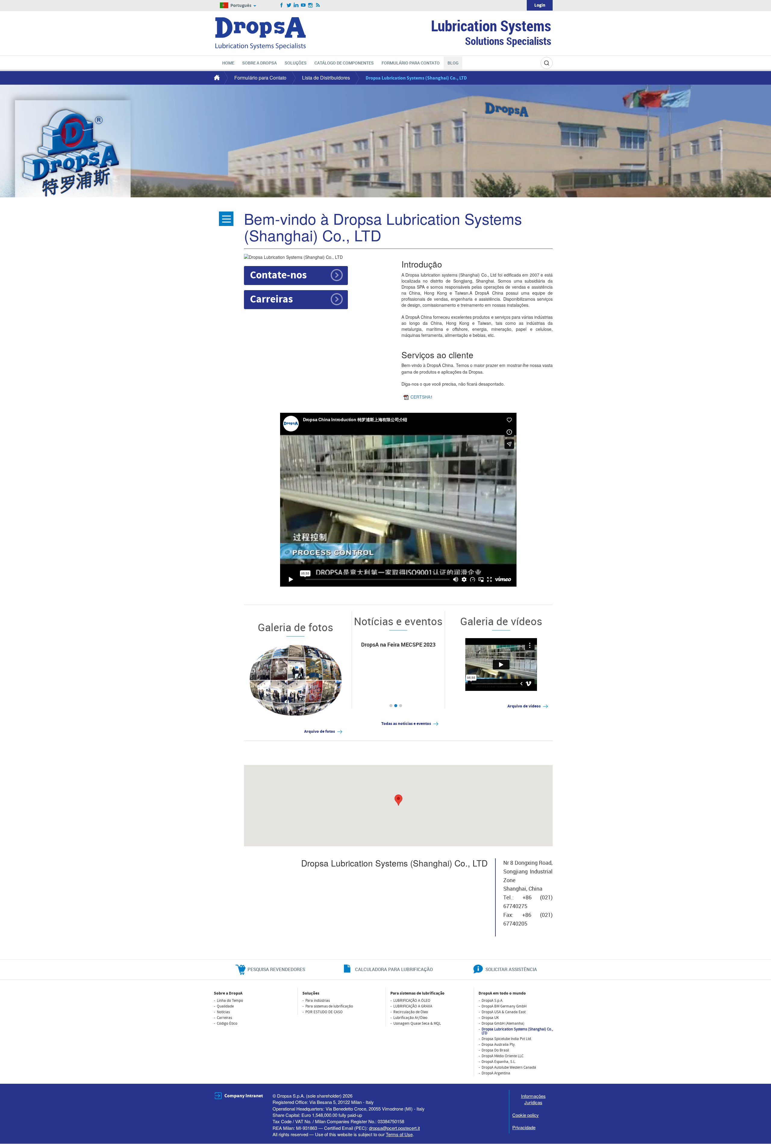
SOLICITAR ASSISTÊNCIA (511, 969)
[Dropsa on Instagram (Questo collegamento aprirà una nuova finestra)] (310, 5)
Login (539, 5)
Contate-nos (278, 275)
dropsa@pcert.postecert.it (394, 1128)
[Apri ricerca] (547, 63)
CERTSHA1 (421, 397)
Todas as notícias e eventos (406, 724)
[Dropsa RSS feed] (317, 5)
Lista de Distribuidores (326, 77)
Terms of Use (399, 1134)
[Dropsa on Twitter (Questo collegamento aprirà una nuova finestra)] (289, 5)
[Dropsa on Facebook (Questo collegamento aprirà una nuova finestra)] (281, 5)
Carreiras (271, 299)
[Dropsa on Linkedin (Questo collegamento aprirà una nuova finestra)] (296, 5)
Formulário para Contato (260, 77)
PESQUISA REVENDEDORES (276, 969)
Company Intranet (243, 1095)
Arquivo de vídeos (524, 706)
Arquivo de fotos (319, 732)
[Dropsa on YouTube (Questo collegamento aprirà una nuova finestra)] (303, 5)
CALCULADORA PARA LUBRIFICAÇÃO (394, 969)
